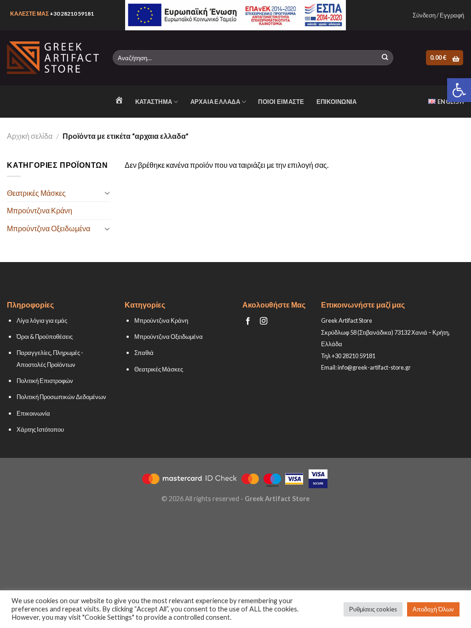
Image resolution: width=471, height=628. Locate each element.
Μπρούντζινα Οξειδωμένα (48, 228)
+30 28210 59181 (72, 13)
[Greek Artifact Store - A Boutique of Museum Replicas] (53, 58)
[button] (459, 90)
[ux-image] (235, 15)
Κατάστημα (153, 101)
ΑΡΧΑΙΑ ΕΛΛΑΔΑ (215, 101)
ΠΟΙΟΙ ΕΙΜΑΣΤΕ (281, 101)
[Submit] (384, 58)
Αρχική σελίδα (29, 135)
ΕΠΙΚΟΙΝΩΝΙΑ (336, 101)
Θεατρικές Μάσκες (36, 192)
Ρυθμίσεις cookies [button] (373, 609)
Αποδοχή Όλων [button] (433, 609)
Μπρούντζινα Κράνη (39, 210)
